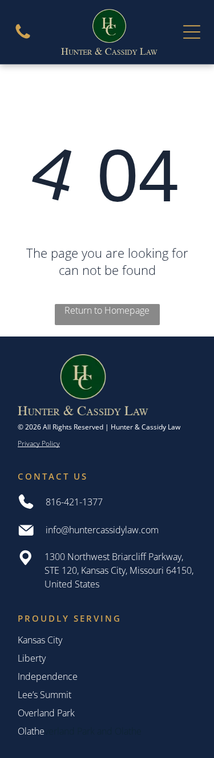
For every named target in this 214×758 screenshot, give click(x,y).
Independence (48, 676)
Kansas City (40, 640)
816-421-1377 (74, 502)
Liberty (32, 658)
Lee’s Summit (44, 694)
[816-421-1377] (23, 37)
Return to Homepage (107, 310)
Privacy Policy (39, 443)
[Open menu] (191, 31)
